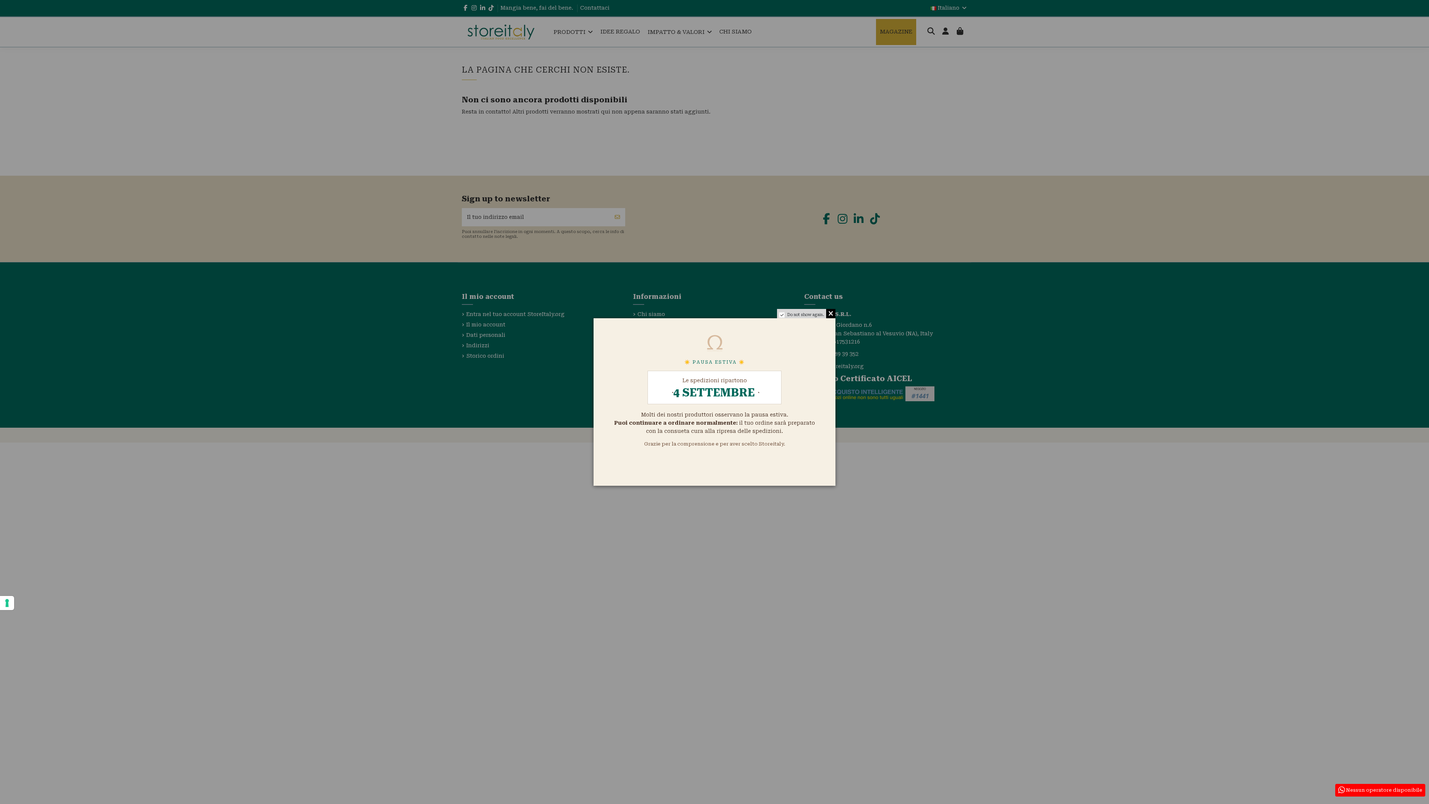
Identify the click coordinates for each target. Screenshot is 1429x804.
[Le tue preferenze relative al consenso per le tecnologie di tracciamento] (7, 603)
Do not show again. (805, 315)
